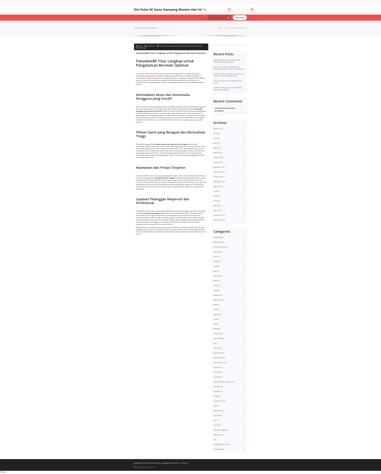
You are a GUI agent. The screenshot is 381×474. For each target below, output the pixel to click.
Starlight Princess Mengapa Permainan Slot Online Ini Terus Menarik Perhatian (228, 75)
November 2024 (219, 215)
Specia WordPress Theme (145, 467)
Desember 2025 (219, 167)
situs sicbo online (219, 358)
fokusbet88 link (197, 46)
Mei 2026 (216, 143)
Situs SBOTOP (218, 353)
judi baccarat (217, 276)
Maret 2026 (217, 153)
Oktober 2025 (218, 177)
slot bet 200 (217, 372)
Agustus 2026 (218, 128)
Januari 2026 (217, 162)
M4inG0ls (140, 46)
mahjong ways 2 (219, 300)
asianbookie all (218, 237)
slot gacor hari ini (219, 401)
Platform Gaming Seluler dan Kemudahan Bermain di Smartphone (227, 89)
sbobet (215, 324)
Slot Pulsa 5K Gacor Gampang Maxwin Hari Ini (168, 9)
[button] (228, 17)
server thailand (218, 338)
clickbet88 (216, 261)
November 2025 (219, 172)
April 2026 (217, 148)
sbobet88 (216, 329)
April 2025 (217, 206)
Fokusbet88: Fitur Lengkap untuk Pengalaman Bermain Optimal (170, 53)
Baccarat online (218, 242)
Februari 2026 (218, 157)
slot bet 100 (217, 367)
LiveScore (216, 285)
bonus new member (220, 247)
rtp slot (216, 319)
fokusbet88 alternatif (173, 46)
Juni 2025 (216, 196)
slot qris (216, 406)
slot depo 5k (217, 391)
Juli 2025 (216, 191)
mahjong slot (217, 295)
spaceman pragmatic (220, 430)
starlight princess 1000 (221, 444)
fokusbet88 (162, 46)
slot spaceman (218, 411)
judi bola (216, 281)
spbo (215, 439)
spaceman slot (218, 435)
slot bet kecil (217, 377)
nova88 (216, 309)
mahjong (216, 290)
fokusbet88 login (141, 48)
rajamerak (216, 314)
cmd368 (216, 266)
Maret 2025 (217, 210)
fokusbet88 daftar (185, 46)
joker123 (216, 271)
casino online (217, 252)
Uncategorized (150, 46)
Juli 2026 (216, 133)
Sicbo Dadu (217, 348)
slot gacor (216, 396)
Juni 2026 (216, 138)
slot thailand (217, 415)
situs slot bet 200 (219, 362)
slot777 (216, 420)
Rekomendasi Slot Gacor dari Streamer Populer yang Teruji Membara (227, 61)
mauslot (216, 305)
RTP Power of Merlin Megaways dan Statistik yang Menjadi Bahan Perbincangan (228, 68)
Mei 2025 (216, 201)
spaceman (217, 425)
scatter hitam (218, 333)
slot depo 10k (218, 386)
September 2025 (219, 181)
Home (220, 28)
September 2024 (219, 220)
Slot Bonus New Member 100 (223, 382)
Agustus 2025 (218, 186)
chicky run (216, 257)
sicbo (215, 343)
